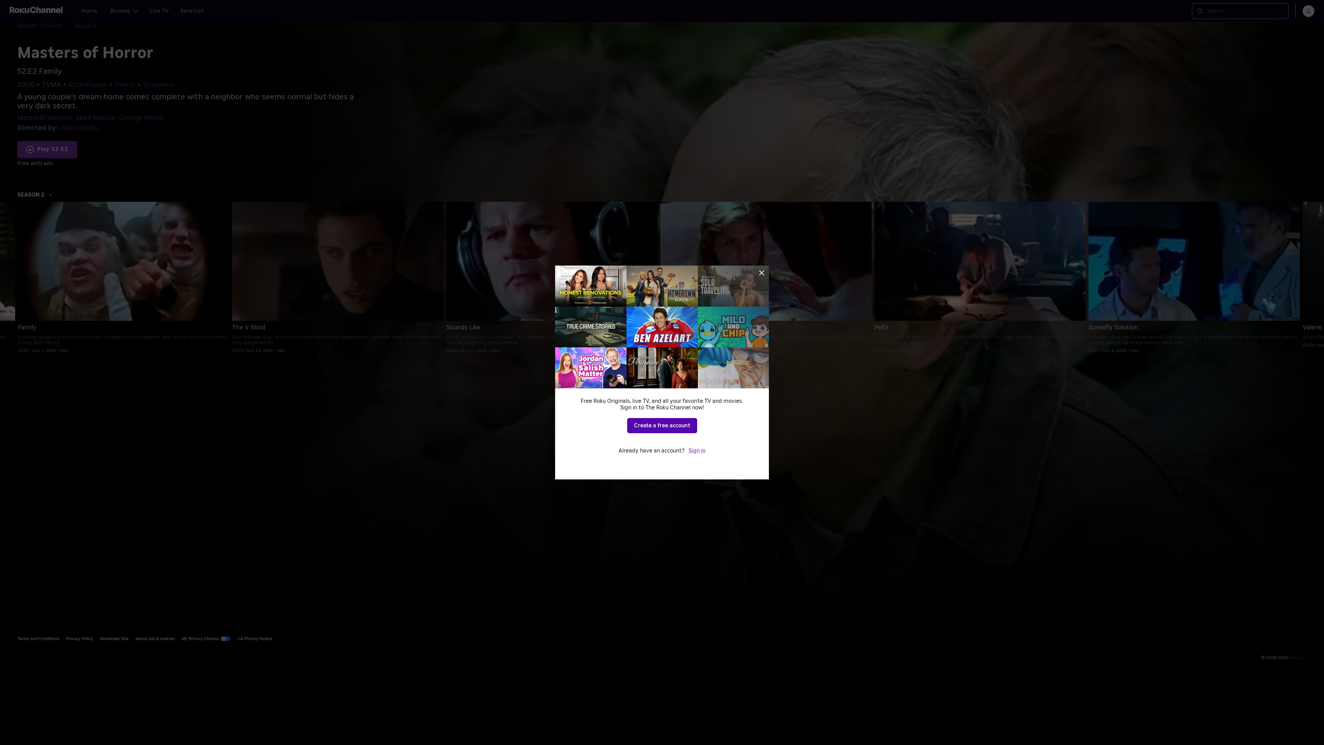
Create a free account (662, 425)
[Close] (761, 272)
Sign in (697, 451)
